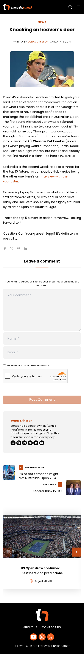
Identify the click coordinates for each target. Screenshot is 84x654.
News (42, 22)
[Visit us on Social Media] (33, 636)
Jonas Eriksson (38, 41)
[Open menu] (78, 7)
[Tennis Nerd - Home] (27, 7)
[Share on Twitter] (13, 250)
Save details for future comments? (28, 365)
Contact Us (51, 627)
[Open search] (70, 7)
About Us (30, 627)
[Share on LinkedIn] (27, 250)
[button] (7, 552)
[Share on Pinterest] (20, 250)
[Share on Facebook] (6, 250)
